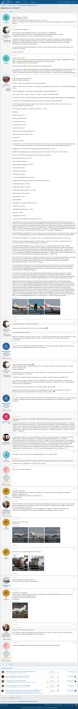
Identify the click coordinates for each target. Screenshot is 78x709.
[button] (21, 2)
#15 (75, 519)
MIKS (6, 84)
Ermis (6, 682)
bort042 (6, 22)
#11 (75, 451)
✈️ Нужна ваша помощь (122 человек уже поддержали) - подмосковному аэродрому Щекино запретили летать (23, 691)
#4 (75, 76)
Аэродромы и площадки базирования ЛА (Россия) (25, 682)
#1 (75, 14)
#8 (75, 395)
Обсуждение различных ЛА (22, 677)
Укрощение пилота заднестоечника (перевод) (20, 671)
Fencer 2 (72, 682)
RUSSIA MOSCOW (7, 516)
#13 (75, 488)
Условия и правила (57, 705)
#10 (75, 434)
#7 (75, 361)
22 (40, 693)
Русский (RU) (5, 705)
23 (42, 693)
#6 (75, 343)
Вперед (11, 11)
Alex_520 (6, 35)
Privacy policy (66, 705)
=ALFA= (6, 509)
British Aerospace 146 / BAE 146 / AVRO (17, 676)
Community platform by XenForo (33, 707)
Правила (32, 2)
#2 (75, 27)
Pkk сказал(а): (16, 627)
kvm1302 (72, 691)
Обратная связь (48, 705)
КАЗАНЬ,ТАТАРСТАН (6, 485)
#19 (75, 624)
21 (38, 693)
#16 (75, 549)
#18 (75, 590)
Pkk (6, 496)
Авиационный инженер (6, 352)
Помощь (72, 705)
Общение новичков (20, 673)
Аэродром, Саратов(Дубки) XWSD (15, 681)
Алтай (9, 423)
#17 (75, 577)
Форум (18, 2)
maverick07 (6, 442)
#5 (75, 321)
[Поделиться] (74, 14)
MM (6, 460)
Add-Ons (48, 707)
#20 (75, 642)
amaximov (7, 673)
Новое (25, 2)
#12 (75, 466)
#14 (75, 501)
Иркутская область (6, 358)
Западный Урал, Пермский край (7, 41)
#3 (75, 55)
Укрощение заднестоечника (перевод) (17, 685)
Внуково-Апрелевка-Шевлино (8, 89)
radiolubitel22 (6, 421)
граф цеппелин (6, 475)
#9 (75, 413)
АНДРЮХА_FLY (6, 585)
